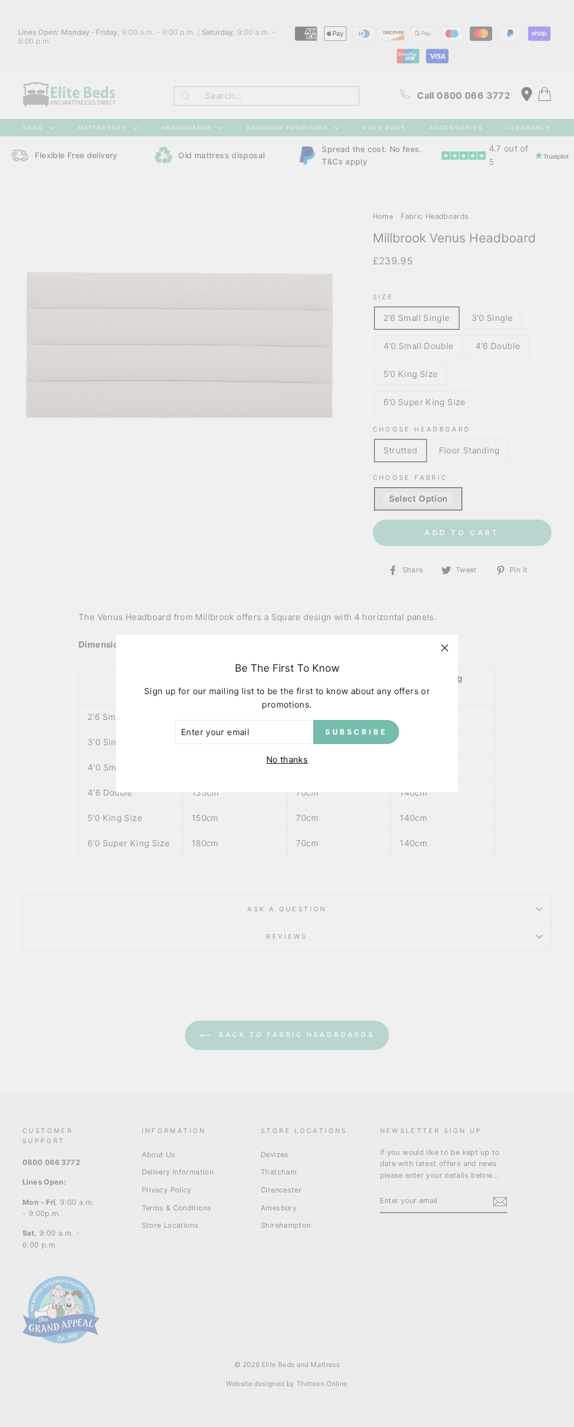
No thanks (287, 759)
